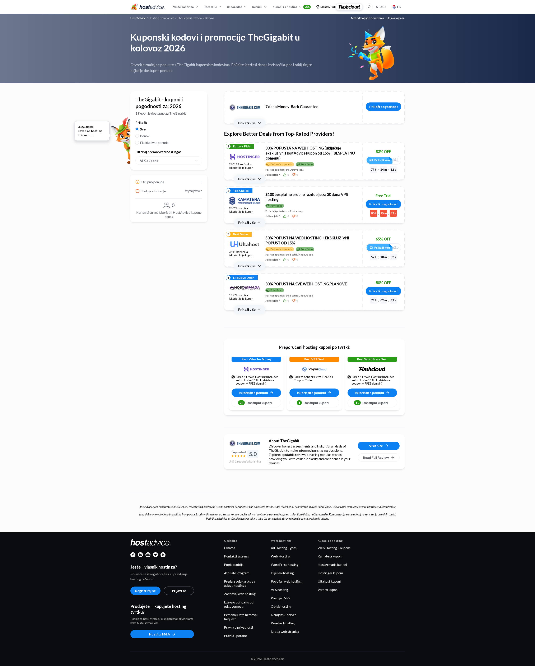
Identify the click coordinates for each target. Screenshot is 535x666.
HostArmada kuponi (332, 564)
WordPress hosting (284, 564)
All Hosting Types (284, 548)
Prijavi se (179, 591)
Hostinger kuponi (330, 573)
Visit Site (376, 446)
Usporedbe (234, 7)
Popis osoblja (233, 564)
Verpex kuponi (328, 590)
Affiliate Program (236, 573)
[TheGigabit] (244, 443)
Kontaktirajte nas (236, 556)
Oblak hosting (281, 606)
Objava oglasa (395, 18)
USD (381, 7)
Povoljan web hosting (286, 581)
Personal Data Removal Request (240, 617)
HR (399, 7)
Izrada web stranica (285, 631)
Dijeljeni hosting (282, 573)
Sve (143, 129)
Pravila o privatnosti (238, 627)
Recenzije (210, 7)
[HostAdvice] (147, 7)
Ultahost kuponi (329, 581)
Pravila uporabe (235, 636)
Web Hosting (280, 556)
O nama (229, 548)
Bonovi (145, 136)
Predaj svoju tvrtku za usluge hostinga (239, 583)
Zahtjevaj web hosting (240, 594)
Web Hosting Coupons (334, 548)
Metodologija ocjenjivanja (367, 18)
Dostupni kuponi (255, 403)
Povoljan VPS (280, 598)
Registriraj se (145, 591)
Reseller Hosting (283, 623)
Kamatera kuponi (330, 556)
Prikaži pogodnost (383, 107)
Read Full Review (376, 457)
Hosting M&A (159, 634)
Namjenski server (283, 615)
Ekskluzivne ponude (154, 142)
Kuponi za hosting (291, 7)
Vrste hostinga (183, 7)
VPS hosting (279, 590)
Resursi (257, 7)
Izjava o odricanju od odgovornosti (238, 604)
